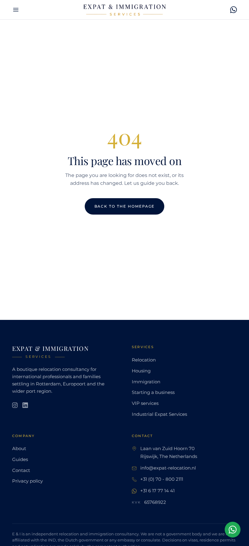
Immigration (146, 382)
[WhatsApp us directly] (232, 530)
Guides (20, 459)
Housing (141, 371)
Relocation (144, 360)
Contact (21, 470)
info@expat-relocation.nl (168, 468)
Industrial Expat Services (159, 414)
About (19, 448)
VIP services (145, 403)
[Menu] (16, 10)
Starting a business (153, 392)
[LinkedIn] (25, 405)
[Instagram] (15, 405)
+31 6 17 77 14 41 (157, 490)
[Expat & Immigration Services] (124, 9)
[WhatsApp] (233, 9)
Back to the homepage (124, 206)
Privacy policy (27, 481)
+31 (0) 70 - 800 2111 (161, 479)
